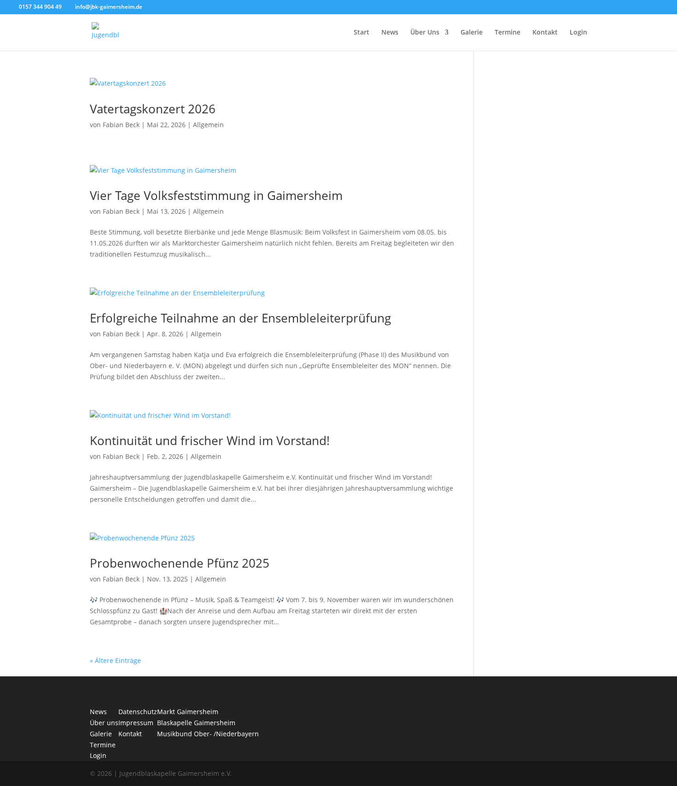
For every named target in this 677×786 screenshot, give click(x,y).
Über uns (104, 722)
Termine (507, 32)
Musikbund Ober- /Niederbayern (208, 733)
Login (578, 32)
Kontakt (545, 32)
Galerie (472, 32)
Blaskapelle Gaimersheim (196, 722)
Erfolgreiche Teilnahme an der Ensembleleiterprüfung (240, 318)
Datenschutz (137, 711)
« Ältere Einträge (115, 660)
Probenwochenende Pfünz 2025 (179, 563)
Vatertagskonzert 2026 (153, 108)
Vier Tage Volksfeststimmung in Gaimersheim (216, 195)
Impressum (135, 722)
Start (361, 32)
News (389, 32)
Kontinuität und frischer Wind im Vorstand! (210, 440)
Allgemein (208, 124)
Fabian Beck (121, 124)
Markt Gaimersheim (187, 711)
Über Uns (424, 32)
